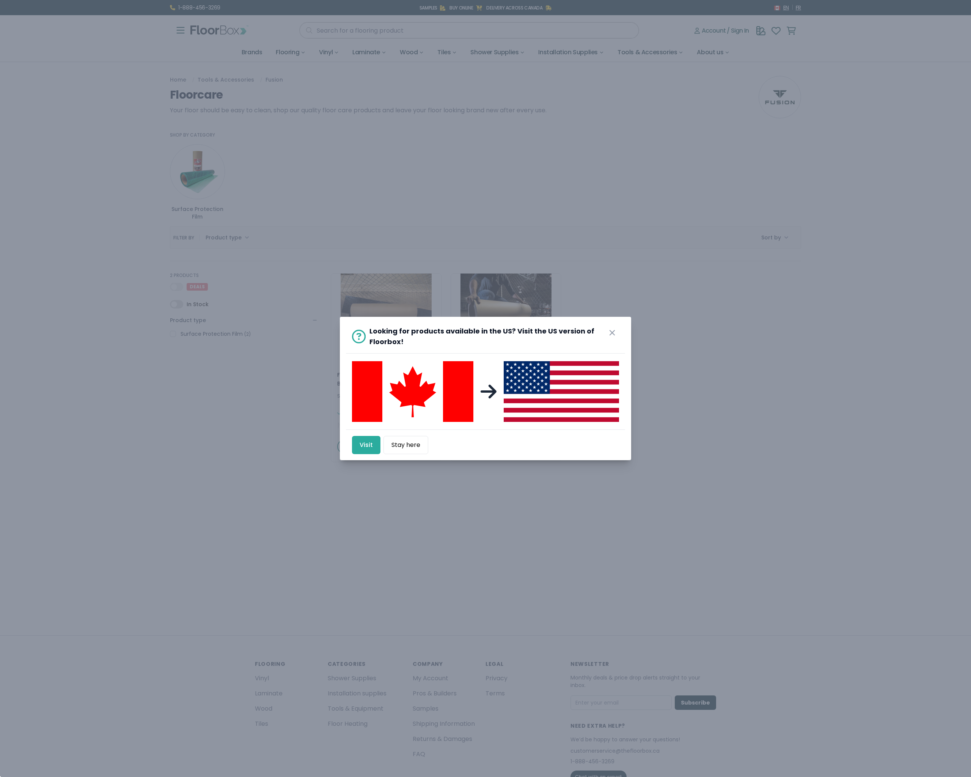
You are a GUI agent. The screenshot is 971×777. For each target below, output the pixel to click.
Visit (366, 444)
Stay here (405, 444)
